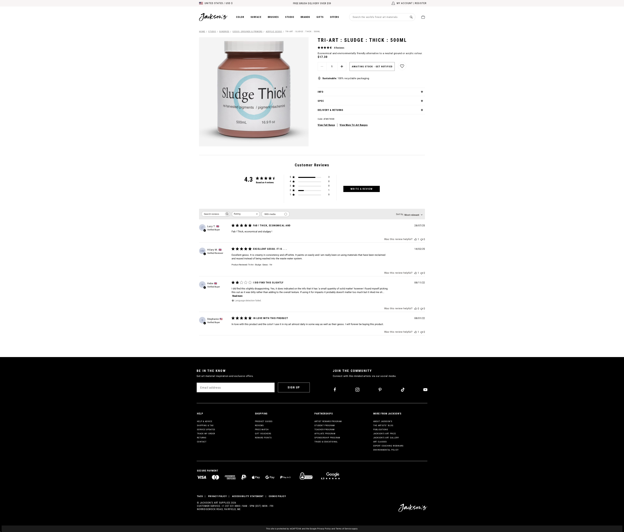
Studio (289, 17)
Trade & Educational (326, 441)
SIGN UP (294, 387)
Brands (305, 17)
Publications (380, 429)
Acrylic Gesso (274, 31)
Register (420, 3)
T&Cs (200, 496)
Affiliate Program (324, 433)
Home (202, 31)
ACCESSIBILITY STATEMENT (248, 496)
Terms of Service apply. (347, 529)
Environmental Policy (386, 450)
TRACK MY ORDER (206, 433)
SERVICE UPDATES (206, 429)
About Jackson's (382, 421)
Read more (237, 295)
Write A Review (362, 189)
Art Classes (380, 441)
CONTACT (202, 441)
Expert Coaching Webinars (388, 446)
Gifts (320, 17)
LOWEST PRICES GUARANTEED (312, 3)
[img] (319, 47)
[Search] (411, 17)
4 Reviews (339, 48)
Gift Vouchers (263, 433)
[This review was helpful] (416, 239)
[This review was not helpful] (421, 239)
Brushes (273, 17)
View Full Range (326, 125)
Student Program (324, 425)
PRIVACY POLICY (217, 496)
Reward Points (263, 437)
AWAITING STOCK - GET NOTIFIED (372, 66)
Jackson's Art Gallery (386, 437)
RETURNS (201, 437)
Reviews (259, 425)
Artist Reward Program (328, 421)
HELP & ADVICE (204, 421)
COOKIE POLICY (277, 496)
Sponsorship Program (327, 437)
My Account (405, 3)
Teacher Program (324, 429)
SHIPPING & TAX (205, 425)
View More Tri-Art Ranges (354, 125)
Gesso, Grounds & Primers (247, 31)
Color (240, 17)
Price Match (262, 429)
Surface (256, 17)
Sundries (224, 31)
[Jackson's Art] (213, 17)
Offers (334, 17)
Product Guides (264, 421)
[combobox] (378, 17)
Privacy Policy (324, 529)
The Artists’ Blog (383, 425)
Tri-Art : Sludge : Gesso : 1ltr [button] (260, 265)
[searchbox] (213, 213)
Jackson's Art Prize (384, 433)
